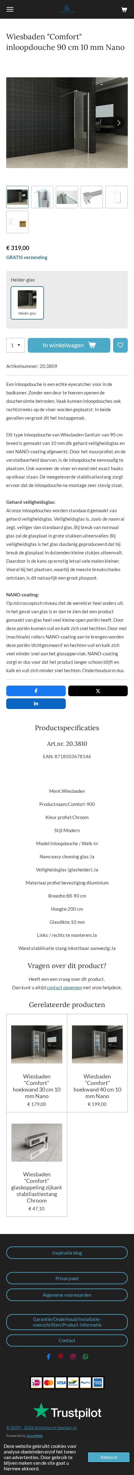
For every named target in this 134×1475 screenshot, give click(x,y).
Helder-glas (23, 279)
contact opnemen (64, 987)
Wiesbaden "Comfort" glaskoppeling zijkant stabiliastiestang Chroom (36, 1187)
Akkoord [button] (108, 1457)
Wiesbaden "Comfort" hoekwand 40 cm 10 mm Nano (97, 1086)
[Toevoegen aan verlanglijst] (120, 345)
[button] (17, 197)
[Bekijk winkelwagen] (124, 9)
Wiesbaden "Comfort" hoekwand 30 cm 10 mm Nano (36, 1086)
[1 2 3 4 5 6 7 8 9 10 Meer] (15, 345)
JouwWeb (34, 1435)
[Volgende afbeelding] (118, 122)
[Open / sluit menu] (10, 9)
